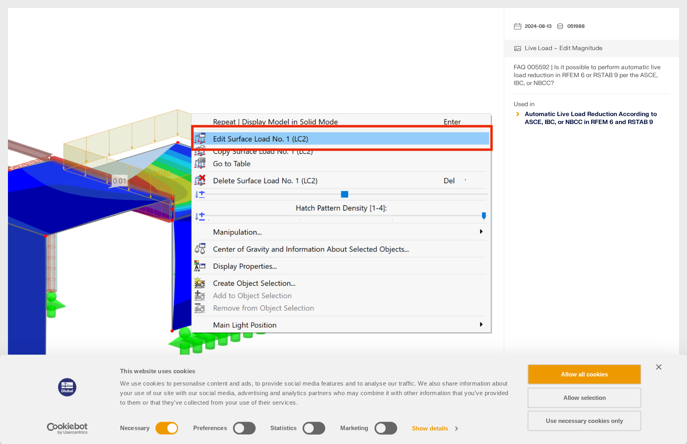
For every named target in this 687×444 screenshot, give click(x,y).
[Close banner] (659, 367)
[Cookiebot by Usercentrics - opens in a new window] (67, 428)
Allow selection (584, 397)
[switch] (244, 428)
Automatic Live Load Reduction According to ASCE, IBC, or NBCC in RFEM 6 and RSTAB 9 (591, 118)
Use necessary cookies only (584, 420)
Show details (430, 428)
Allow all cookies (584, 374)
